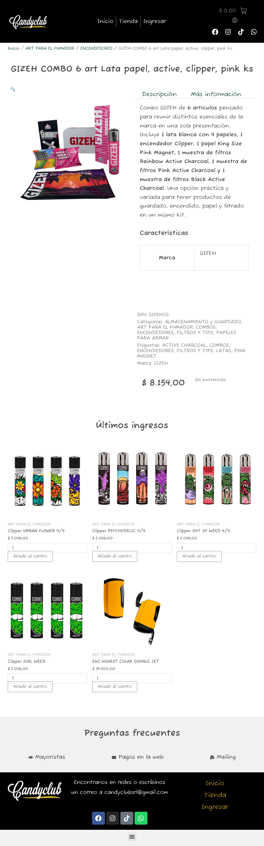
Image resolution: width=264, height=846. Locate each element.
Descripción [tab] (159, 94)
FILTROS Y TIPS (195, 333)
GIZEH (161, 363)
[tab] (46, 757)
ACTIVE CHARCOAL (184, 345)
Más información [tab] (216, 94)
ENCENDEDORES (96, 48)
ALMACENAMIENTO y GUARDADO (203, 322)
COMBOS (206, 327)
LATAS (223, 351)
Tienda (128, 21)
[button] (12, 89)
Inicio (105, 21)
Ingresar (154, 21)
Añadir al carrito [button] (30, 556)
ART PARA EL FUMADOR (50, 48)
